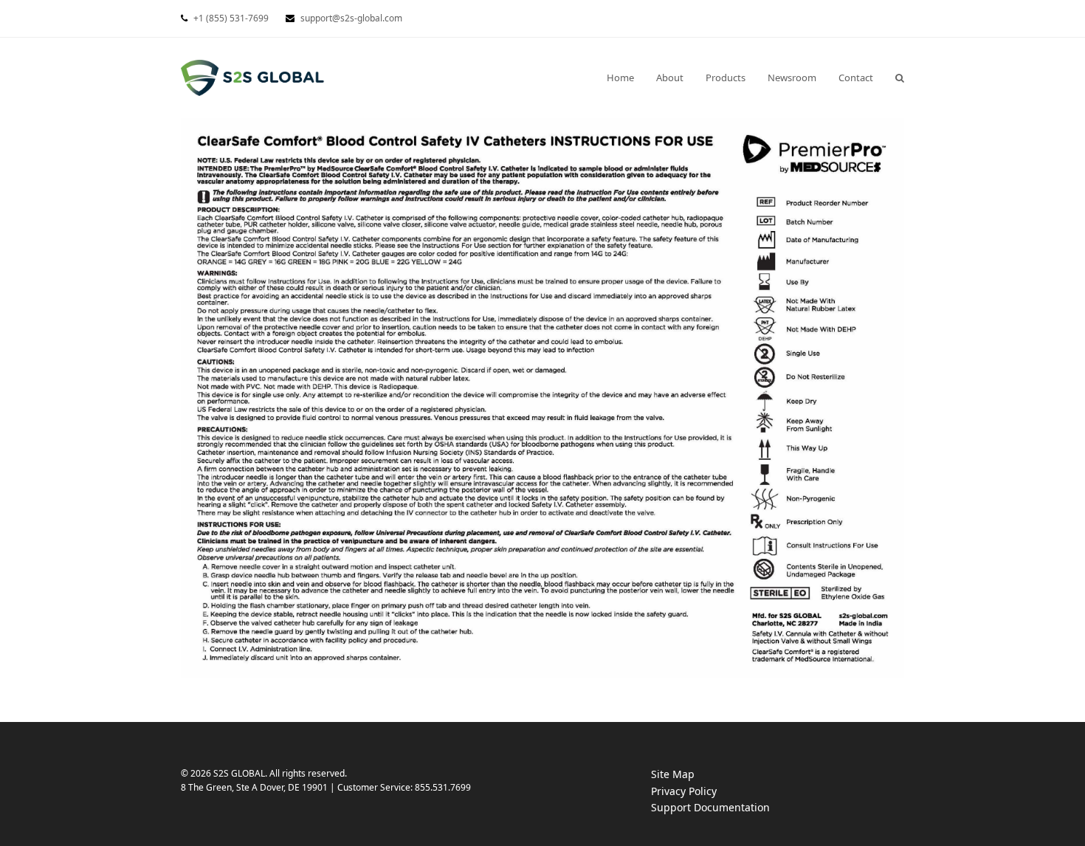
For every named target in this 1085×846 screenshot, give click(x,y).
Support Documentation (725, 807)
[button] (899, 77)
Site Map (673, 774)
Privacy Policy (698, 791)
